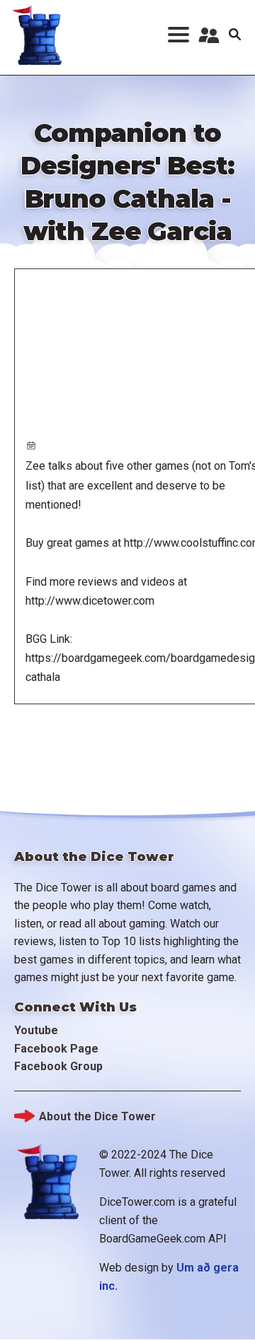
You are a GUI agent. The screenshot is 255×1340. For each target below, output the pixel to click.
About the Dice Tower (97, 1116)
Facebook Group (58, 1066)
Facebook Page (56, 1048)
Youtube (36, 1030)
